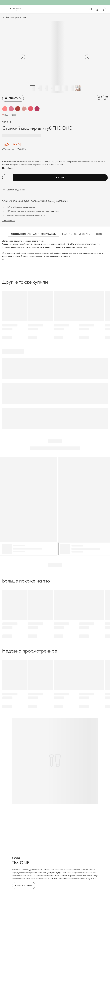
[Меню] (4, 9)
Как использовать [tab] (76, 234)
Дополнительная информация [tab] (33, 234)
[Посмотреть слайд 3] (45, 88)
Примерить (15, 98)
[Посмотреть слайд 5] (58, 88)
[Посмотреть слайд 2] (39, 88)
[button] (4, 108)
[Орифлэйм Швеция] (14, 9)
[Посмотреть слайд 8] (77, 88)
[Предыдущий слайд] (23, 57)
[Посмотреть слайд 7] (71, 88)
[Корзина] (105, 9)
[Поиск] (91, 9)
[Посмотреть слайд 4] (52, 88)
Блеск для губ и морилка (16, 17)
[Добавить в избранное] (105, 97)
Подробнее (7, 168)
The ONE (7, 122)
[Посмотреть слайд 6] (65, 88)
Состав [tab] (101, 234)
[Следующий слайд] (87, 57)
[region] (55, 57)
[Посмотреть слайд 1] (32, 88)
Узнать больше (8, 220)
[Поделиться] (99, 97)
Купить (60, 177)
